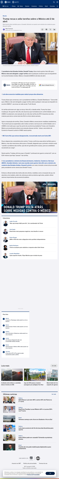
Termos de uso (43, 463)
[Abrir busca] (53, 2)
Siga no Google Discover (48, 85)
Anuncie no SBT (16, 463)
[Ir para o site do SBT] (38, 458)
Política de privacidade (29, 463)
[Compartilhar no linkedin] (54, 29)
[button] (12, 379)
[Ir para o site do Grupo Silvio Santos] (27, 458)
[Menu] (57, 2)
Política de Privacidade (33, 474)
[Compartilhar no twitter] (50, 29)
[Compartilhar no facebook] (46, 29)
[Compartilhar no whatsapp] (42, 29)
